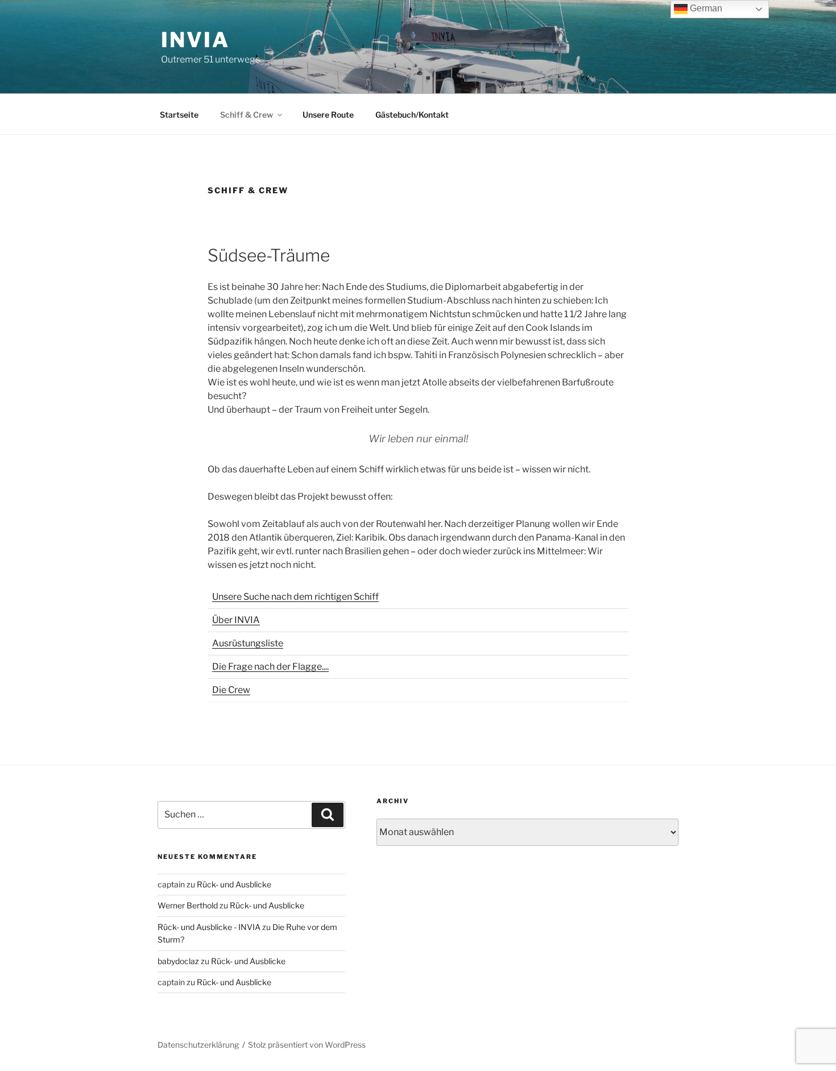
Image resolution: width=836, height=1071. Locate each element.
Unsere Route (328, 114)
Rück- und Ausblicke (234, 884)
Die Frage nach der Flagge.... (270, 666)
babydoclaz (178, 961)
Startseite (179, 114)
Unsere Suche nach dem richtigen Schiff (295, 596)
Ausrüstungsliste (247, 643)
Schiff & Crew (246, 114)
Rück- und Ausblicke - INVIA (209, 927)
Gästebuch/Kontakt (412, 114)
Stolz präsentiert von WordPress (307, 1044)
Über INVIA (236, 620)
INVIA (195, 39)
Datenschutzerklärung (198, 1044)
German (705, 8)
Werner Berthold (188, 905)
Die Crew (231, 689)
